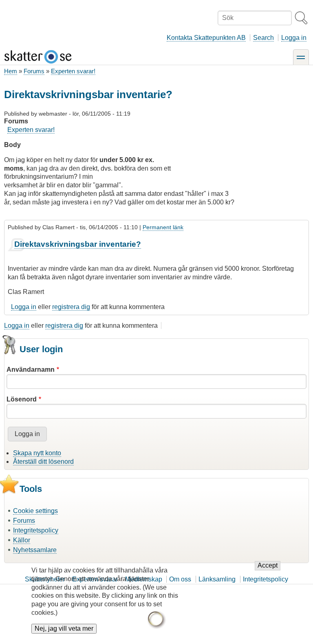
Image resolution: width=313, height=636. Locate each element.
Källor (21, 540)
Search (263, 37)
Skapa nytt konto (37, 453)
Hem (10, 71)
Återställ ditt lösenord (43, 461)
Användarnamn (31, 369)
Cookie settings (35, 510)
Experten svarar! (73, 71)
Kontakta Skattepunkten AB (206, 37)
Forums (34, 71)
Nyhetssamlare (35, 549)
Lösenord (22, 399)
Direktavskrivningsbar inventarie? (77, 244)
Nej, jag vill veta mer (64, 628)
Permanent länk (163, 227)
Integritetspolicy (35, 530)
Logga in (293, 37)
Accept (268, 565)
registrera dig (71, 306)
